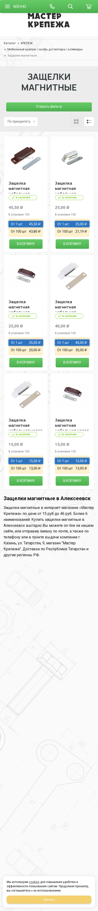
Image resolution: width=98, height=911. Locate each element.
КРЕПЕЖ (27, 43)
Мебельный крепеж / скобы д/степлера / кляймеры (45, 49)
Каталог (10, 43)
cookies (34, 882)
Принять (49, 899)
